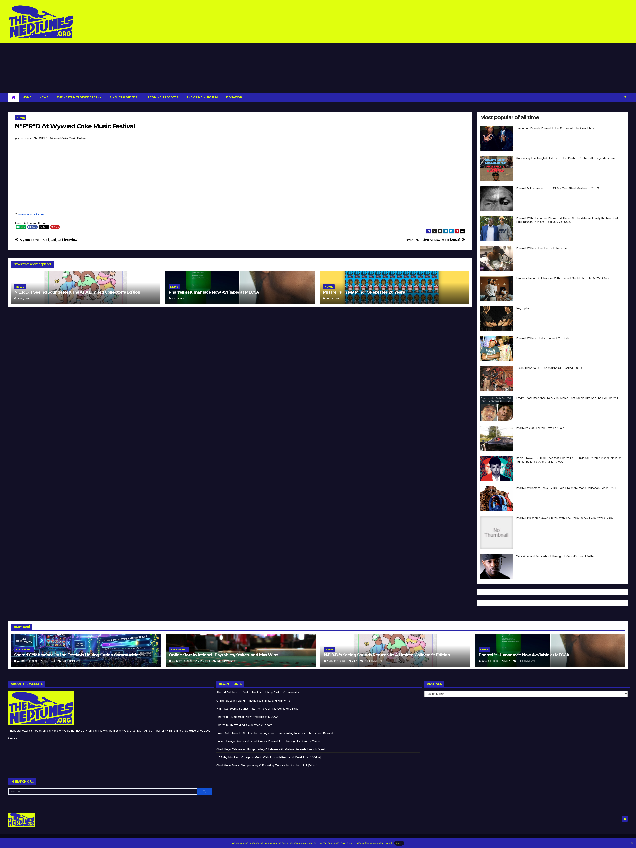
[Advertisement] (318, 68)
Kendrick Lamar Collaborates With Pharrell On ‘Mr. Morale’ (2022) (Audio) (564, 278)
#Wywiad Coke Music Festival (67, 138)
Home (27, 97)
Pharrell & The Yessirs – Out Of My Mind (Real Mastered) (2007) (557, 188)
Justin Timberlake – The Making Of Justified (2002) (549, 368)
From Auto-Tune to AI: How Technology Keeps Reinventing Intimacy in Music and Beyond (274, 733)
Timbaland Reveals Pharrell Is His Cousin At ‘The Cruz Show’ (556, 128)
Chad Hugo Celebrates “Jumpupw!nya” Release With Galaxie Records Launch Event (270, 749)
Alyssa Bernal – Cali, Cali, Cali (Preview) (49, 240)
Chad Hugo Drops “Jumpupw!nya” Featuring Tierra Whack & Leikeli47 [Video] (266, 765)
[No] (632, 843)
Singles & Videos (123, 97)
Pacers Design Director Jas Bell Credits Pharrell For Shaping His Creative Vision (268, 741)
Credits (12, 738)
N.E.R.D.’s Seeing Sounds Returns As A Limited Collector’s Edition (77, 292)
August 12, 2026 (182, 661)
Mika (355, 661)
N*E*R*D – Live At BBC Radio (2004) (433, 240)
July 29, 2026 (490, 661)
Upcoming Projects (161, 97)
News (44, 97)
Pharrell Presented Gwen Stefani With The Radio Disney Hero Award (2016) (565, 518)
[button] (625, 97)
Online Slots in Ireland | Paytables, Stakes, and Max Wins (223, 654)
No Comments (71, 661)
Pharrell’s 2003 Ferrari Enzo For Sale (540, 428)
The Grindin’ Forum (202, 97)
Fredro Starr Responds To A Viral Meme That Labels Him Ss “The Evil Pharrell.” (568, 398)
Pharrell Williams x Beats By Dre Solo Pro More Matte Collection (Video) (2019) (567, 488)
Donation (233, 97)
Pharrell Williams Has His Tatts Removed (542, 248)
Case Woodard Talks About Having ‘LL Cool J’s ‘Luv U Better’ (556, 556)
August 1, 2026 (336, 661)
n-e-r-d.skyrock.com (30, 214)
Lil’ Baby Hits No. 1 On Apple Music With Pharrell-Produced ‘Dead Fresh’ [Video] (268, 757)
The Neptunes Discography (79, 97)
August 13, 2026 (27, 661)
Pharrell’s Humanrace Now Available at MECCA (214, 292)
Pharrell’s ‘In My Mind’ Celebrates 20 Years (364, 292)
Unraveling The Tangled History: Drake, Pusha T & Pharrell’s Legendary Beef (566, 158)
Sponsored (24, 649)
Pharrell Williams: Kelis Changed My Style (542, 338)
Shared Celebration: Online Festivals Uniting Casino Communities (77, 654)
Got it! (399, 843)
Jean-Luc (49, 661)
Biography (522, 308)
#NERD (43, 138)
